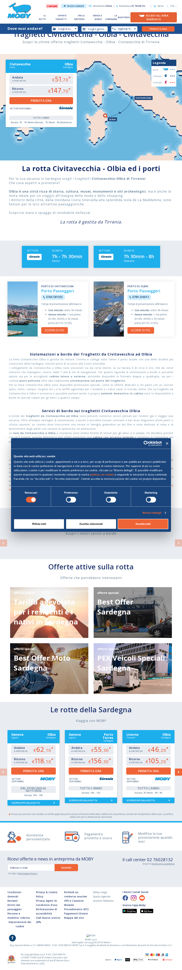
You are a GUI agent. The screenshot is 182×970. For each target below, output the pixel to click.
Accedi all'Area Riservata (157, 17)
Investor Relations (103, 900)
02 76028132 (160, 859)
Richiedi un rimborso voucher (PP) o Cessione (75, 896)
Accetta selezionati (91, 523)
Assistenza (102, 5)
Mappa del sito (74, 917)
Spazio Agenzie (75, 6)
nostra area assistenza (163, 863)
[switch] (71, 499)
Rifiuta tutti (39, 523)
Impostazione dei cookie (20, 924)
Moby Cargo (100, 892)
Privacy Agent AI (46, 900)
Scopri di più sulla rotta (26, 802)
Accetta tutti (143, 523)
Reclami (12, 900)
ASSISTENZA (124, 17)
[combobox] (94, 29)
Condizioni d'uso (46, 905)
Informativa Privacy (27, 873)
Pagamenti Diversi (76, 913)
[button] (172, 6)
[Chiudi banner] (167, 443)
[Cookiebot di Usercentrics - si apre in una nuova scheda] (146, 443)
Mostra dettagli (152, 512)
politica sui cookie (102, 474)
